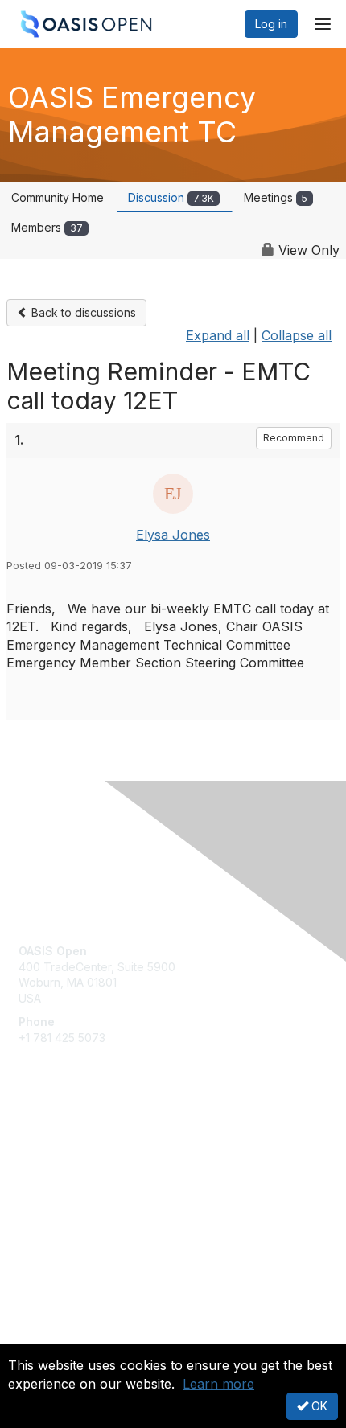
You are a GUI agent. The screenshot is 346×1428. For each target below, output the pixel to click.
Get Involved (52, 1144)
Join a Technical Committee (92, 1191)
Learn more (218, 1384)
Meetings (275, 197)
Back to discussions (82, 312)
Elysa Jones (173, 535)
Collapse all (297, 335)
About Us (43, 1337)
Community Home (57, 197)
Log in (271, 24)
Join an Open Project (75, 1167)
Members (47, 227)
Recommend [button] (293, 438)
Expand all (217, 335)
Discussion (171, 197)
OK (317, 1406)
